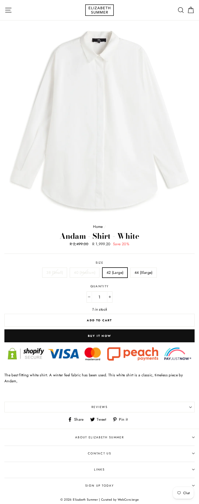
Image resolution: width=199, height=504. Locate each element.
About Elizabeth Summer (99, 437)
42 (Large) (115, 272)
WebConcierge (128, 499)
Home (98, 226)
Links (99, 469)
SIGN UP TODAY (99, 485)
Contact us (99, 453)
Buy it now (99, 336)
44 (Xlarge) (143, 272)
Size (99, 263)
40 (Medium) (84, 272)
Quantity (99, 286)
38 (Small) (54, 272)
